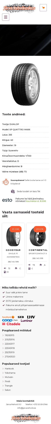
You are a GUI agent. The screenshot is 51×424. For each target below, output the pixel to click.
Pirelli (7, 381)
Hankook (9, 368)
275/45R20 (10, 356)
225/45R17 (10, 344)
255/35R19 (9, 352)
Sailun (8, 390)
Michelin (9, 377)
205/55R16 (10, 339)
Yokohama (10, 373)
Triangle (9, 385)
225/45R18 (10, 348)
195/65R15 (9, 335)
